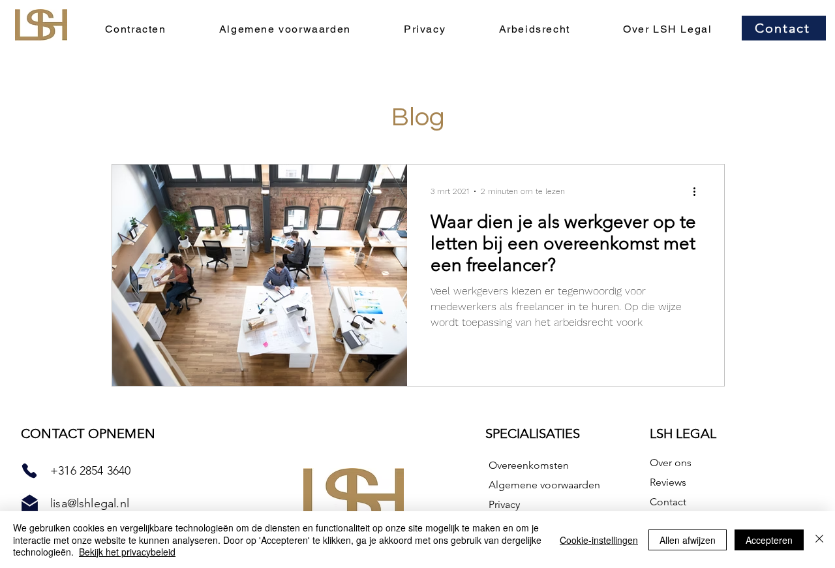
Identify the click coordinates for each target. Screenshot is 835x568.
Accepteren (769, 539)
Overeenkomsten (529, 465)
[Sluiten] (819, 540)
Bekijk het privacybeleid (127, 551)
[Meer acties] (698, 191)
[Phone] (29, 471)
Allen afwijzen (688, 539)
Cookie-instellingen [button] (599, 539)
